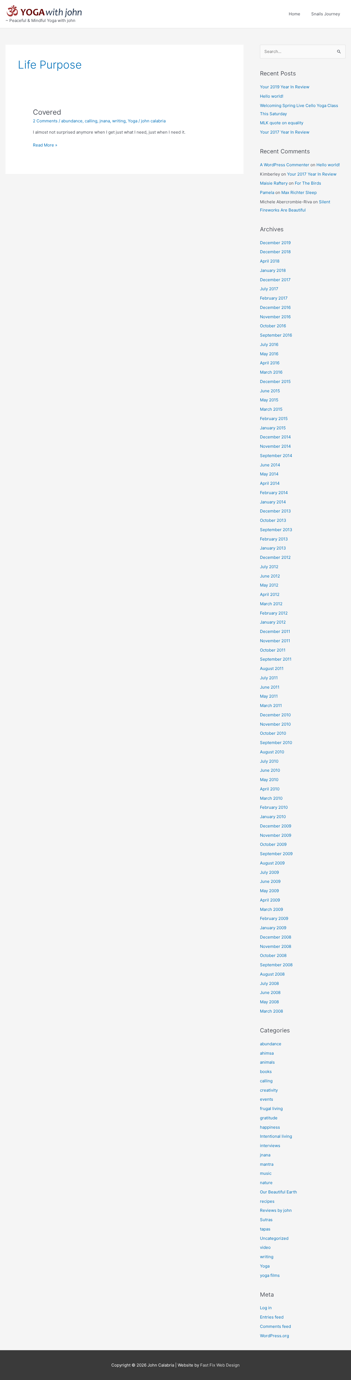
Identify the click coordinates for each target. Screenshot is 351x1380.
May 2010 (269, 779)
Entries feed (272, 1317)
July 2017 (269, 288)
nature (266, 1182)
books (266, 1071)
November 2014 (275, 446)
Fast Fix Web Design (220, 1365)
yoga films (270, 1275)
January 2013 (273, 548)
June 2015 (270, 390)
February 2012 (274, 613)
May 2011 (269, 696)
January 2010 (273, 816)
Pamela (267, 192)
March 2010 (271, 798)
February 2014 (274, 492)
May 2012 (269, 585)
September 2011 (275, 659)
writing (119, 120)
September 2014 (276, 455)
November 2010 (275, 724)
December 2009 (275, 826)
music (265, 1173)
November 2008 (275, 946)
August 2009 (272, 863)
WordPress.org (274, 1335)
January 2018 (273, 270)
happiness (270, 1127)
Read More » (45, 145)
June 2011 (269, 687)
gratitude (269, 1117)
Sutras (266, 1219)
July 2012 (269, 566)
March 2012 (271, 603)
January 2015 (273, 427)
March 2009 (271, 909)
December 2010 (275, 714)
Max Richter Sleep (299, 192)
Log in (266, 1307)
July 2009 (269, 872)
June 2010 (270, 770)
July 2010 (269, 761)
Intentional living (276, 1136)
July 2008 (269, 983)
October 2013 (273, 520)
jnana (105, 120)
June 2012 (270, 576)
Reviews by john (276, 1210)
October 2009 (273, 844)
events (266, 1099)
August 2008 (272, 974)
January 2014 (273, 502)
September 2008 (276, 964)
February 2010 (274, 807)
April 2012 (269, 594)
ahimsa (267, 1053)
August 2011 (272, 668)
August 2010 (272, 751)
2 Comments (45, 120)
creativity (269, 1090)
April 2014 (270, 483)
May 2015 (269, 399)
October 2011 (272, 650)
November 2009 (275, 835)
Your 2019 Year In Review (284, 86)
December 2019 (275, 242)
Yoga (132, 120)
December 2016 (275, 307)
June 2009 (270, 881)
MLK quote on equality (281, 122)
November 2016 (275, 316)
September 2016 (276, 335)
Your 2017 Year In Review (284, 132)
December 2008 (275, 937)
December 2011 (275, 631)
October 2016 (273, 325)
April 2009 (270, 900)
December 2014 (275, 437)
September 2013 (276, 529)
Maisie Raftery (274, 183)
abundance (72, 120)
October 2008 (273, 955)
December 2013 (275, 511)
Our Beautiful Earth (278, 1192)
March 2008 (271, 1011)
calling (91, 120)
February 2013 (274, 539)
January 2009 (273, 927)
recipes (267, 1201)
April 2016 (269, 362)
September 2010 (276, 742)
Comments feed (275, 1326)
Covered (47, 112)
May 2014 (269, 474)
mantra (266, 1164)
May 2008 (269, 1001)
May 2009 (269, 890)
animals (267, 1062)
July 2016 (269, 344)
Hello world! (271, 96)
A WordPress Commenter (284, 164)
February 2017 (274, 298)
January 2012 (273, 622)
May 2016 (269, 353)
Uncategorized (274, 1238)
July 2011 (269, 677)
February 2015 (274, 418)
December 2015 (275, 381)
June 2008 (270, 992)
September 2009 (276, 853)
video (265, 1247)
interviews (270, 1145)
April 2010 (269, 789)
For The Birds (308, 183)
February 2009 (274, 918)
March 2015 (271, 409)
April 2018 (269, 261)
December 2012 (275, 557)
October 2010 (273, 733)
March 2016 (271, 372)
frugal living (271, 1108)
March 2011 (271, 705)
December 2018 (275, 251)
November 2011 (275, 640)
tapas (265, 1229)
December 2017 (275, 279)
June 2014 (270, 464)
